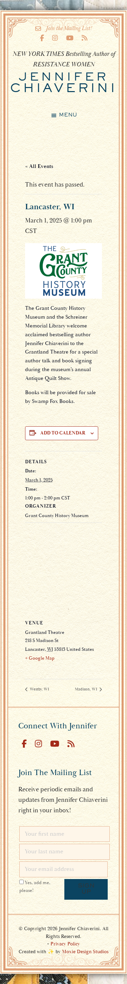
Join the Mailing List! (69, 28)
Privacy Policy (65, 944)
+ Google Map (40, 658)
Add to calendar (62, 433)
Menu (68, 115)
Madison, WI (86, 689)
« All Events (39, 166)
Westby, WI (39, 689)
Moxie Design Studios (85, 951)
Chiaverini (63, 83)
